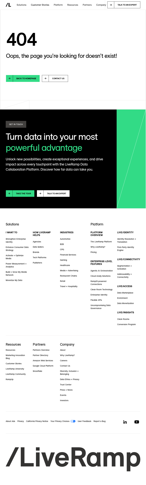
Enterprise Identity (99, 294)
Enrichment (122, 298)
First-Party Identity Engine (125, 248)
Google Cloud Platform (43, 366)
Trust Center (65, 384)
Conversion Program (126, 324)
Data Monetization (125, 303)
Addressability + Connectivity (124, 275)
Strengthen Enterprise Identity (16, 240)
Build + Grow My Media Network (16, 273)
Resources (10, 350)
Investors (64, 400)
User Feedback (84, 421)
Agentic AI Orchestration (102, 270)
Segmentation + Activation (124, 267)
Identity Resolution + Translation (126, 240)
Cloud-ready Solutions (100, 276)
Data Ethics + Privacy (69, 379)
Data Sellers (38, 247)
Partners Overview (41, 350)
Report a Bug (100, 421)
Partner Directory (40, 355)
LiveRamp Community (16, 374)
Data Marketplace (125, 292)
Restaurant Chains (68, 276)
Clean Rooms (123, 319)
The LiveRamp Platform (101, 241)
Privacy (20, 421)
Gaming (63, 260)
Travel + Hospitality (68, 286)
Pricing (94, 252)
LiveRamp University (15, 369)
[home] (8, 5)
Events (63, 395)
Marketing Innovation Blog (15, 357)
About (62, 350)
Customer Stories (40, 4)
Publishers (37, 262)
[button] (21, 5)
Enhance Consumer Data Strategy (17, 248)
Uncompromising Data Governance (100, 307)
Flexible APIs (96, 300)
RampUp (9, 379)
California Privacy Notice (37, 421)
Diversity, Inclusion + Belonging (69, 372)
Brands (36, 252)
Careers (63, 360)
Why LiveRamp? (98, 247)
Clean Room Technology (101, 289)
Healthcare (65, 265)
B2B (62, 244)
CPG (62, 249)
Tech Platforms (39, 257)
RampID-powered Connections (98, 283)
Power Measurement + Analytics (16, 265)
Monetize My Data (14, 280)
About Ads (10, 421)
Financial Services (68, 254)
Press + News (66, 390)
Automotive (65, 239)
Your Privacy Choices (59, 421)
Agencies (37, 241)
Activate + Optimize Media (15, 257)
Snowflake (37, 371)
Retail (62, 281)
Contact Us (65, 366)
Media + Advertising (69, 270)
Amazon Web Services (43, 360)
